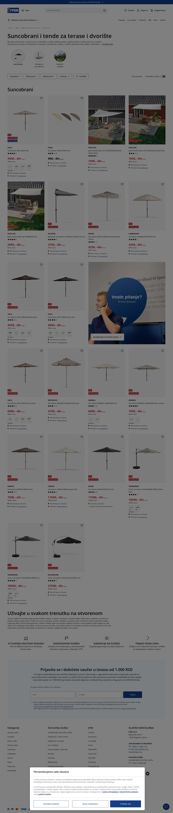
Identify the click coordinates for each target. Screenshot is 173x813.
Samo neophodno (90, 804)
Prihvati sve (125, 804)
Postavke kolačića (51, 804)
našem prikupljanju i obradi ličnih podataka (120, 792)
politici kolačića (44, 794)
